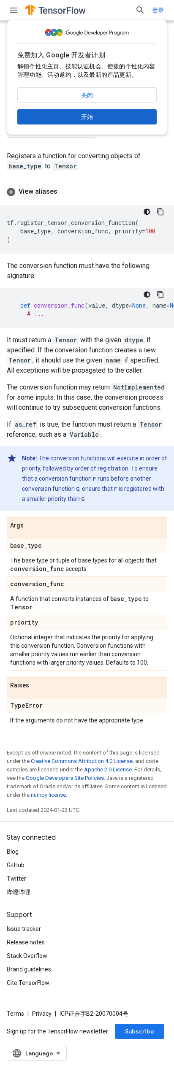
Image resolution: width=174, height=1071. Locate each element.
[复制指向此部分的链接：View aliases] (65, 192)
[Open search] (140, 10)
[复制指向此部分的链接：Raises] (37, 686)
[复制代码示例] (160, 212)
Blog (13, 851)
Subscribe (139, 1031)
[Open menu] (13, 10)
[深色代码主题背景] (147, 212)
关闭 (87, 95)
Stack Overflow (27, 955)
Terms (15, 1013)
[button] (87, 192)
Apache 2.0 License (108, 769)
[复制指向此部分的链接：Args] (32, 526)
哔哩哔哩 (18, 892)
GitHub (15, 865)
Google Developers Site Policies (65, 778)
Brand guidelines (29, 969)
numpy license (48, 795)
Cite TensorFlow (28, 982)
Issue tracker (24, 928)
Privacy (42, 1013)
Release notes (26, 942)
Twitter (16, 878)
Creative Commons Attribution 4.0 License (82, 761)
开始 (87, 117)
